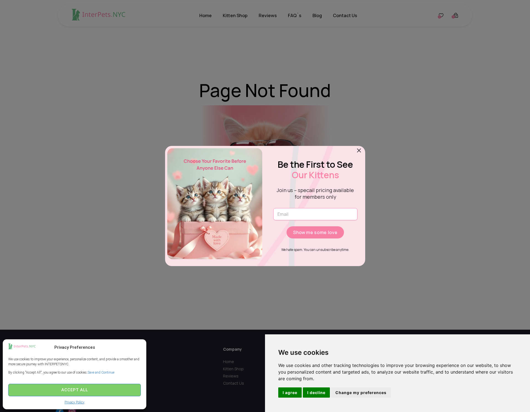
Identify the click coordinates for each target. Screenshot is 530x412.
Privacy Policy (74, 402)
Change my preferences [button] (360, 392)
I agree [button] (290, 392)
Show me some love (315, 232)
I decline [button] (316, 392)
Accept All (74, 389)
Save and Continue (101, 372)
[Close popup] (359, 150)
